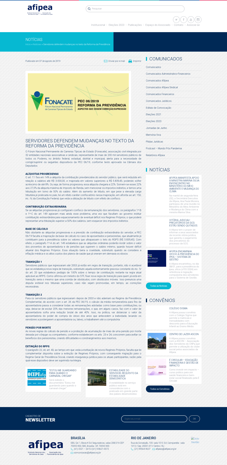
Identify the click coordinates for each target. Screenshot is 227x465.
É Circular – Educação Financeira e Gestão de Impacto (183, 363)
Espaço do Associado (157, 24)
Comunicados (153, 67)
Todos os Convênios (160, 389)
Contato (178, 24)
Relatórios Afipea (155, 155)
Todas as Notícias (158, 286)
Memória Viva (153, 134)
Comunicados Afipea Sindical (162, 87)
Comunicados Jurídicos (159, 101)
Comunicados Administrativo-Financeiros (168, 73)
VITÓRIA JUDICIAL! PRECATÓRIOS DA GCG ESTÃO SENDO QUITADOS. (183, 223)
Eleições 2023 (116, 24)
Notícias (37, 44)
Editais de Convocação (158, 107)
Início (28, 44)
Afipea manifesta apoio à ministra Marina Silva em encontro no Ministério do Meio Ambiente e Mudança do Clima (184, 184)
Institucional (98, 24)
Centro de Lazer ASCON (184, 334)
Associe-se (193, 24)
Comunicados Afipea (157, 80)
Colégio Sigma (178, 308)
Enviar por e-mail (117, 61)
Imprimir (137, 61)
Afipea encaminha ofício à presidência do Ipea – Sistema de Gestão (184, 255)
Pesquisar (97, 8)
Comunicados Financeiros (160, 94)
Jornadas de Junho (156, 128)
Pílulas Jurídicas (154, 141)
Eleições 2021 (153, 114)
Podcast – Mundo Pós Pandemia (164, 148)
